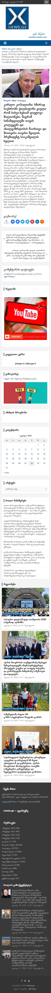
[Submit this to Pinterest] (32, 222)
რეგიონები (10, 584)
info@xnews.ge (8, 804)
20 (25, 459)
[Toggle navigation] (5, 43)
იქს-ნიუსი (32, 989)
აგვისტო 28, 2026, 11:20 (22, 905)
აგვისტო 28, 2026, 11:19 (22, 933)
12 (19, 454)
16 (44, 454)
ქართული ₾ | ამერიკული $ (25, 364)
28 (32, 463)
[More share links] (42, 222)
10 (7, 454)
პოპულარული (8, 852)
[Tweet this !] (23, 222)
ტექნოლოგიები (8, 878)
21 (32, 459)
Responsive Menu (46, 2)
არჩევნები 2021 (8, 832)
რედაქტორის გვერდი (11, 858)
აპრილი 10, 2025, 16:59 (14, 145)
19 (19, 459)
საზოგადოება (7, 865)
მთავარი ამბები (10, 101)
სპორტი (5, 872)
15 (38, 454)
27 (25, 463)
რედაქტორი (30, 145)
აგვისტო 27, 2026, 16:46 (22, 968)
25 (13, 463)
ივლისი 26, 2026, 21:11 (13, 677)
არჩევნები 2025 (8, 838)
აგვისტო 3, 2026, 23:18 (13, 626)
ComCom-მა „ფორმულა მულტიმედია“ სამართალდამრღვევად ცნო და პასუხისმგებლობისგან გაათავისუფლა (20, 573)
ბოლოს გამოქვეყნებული (18, 885)
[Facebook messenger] (18, 222)
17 (7, 459)
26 (19, 463)
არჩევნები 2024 (8, 835)
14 (32, 454)
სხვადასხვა (6, 875)
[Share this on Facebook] (13, 222)
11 (13, 454)
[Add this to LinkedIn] (37, 222)
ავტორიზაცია (9, 276)
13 (25, 454)
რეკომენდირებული (10, 862)
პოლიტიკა (21, 101)
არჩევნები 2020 (8, 828)
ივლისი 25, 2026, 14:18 (13, 721)
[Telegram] (27, 222)
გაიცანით (7, 614)
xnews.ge (30, 986)
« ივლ (6, 472)
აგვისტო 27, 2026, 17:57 (22, 946)
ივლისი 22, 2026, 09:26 (13, 775)
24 (7, 463)
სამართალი (7, 868)
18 (13, 459)
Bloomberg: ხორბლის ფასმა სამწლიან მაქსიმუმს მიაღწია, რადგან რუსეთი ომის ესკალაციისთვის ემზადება (24, 544)
